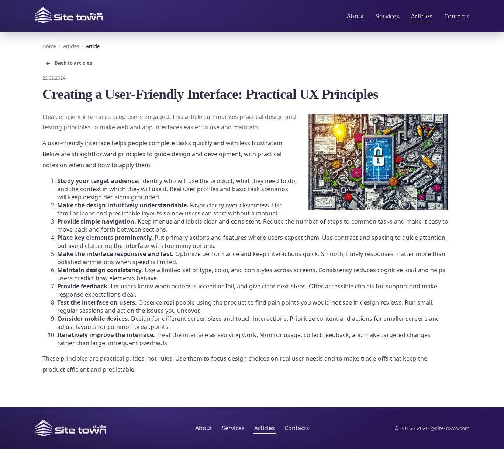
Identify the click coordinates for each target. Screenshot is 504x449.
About (355, 16)
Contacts (456, 16)
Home (49, 46)
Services (387, 16)
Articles (421, 16)
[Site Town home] (68, 15)
